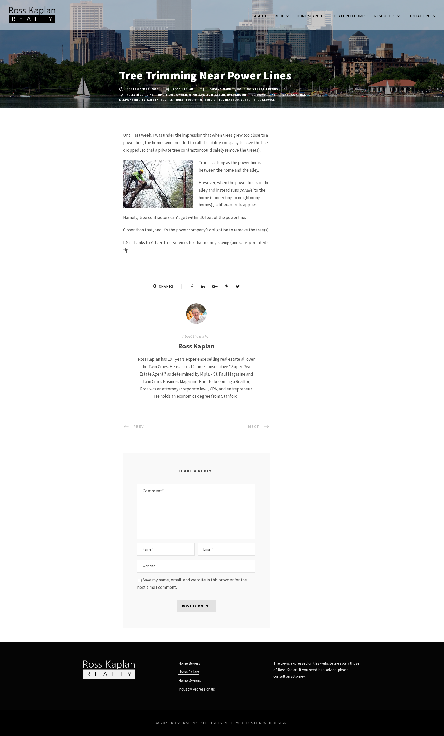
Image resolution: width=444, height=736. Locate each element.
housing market (221, 89)
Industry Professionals (196, 689)
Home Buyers (189, 663)
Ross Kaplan (182, 89)
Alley (131, 95)
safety (153, 100)
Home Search (309, 16)
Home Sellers (188, 671)
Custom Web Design (266, 723)
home (159, 95)
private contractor (295, 95)
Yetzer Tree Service (258, 100)
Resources (385, 16)
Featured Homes (350, 16)
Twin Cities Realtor (221, 100)
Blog (280, 16)
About (260, 16)
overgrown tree (241, 95)
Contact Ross (421, 16)
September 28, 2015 (143, 89)
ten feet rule (172, 100)
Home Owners (189, 680)
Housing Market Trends (257, 89)
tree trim (194, 100)
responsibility (132, 100)
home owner (176, 95)
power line (266, 95)
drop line (145, 95)
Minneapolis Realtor (207, 95)
